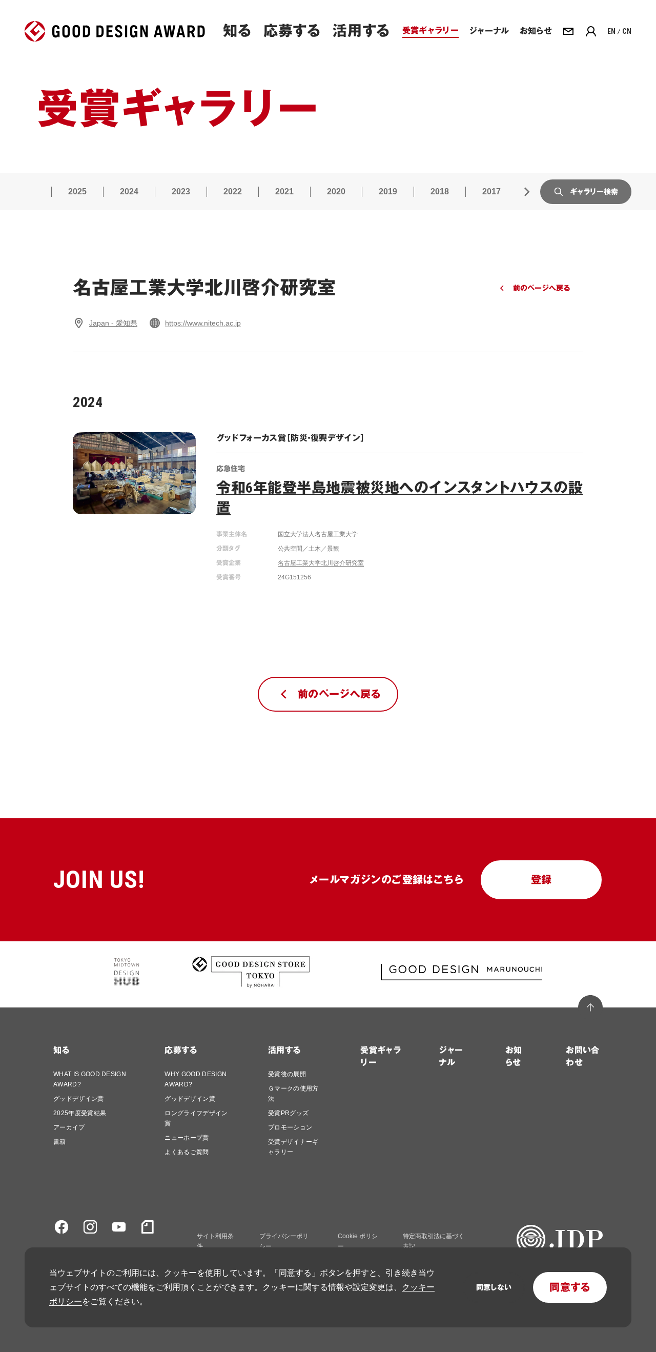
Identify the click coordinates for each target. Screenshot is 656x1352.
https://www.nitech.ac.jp (203, 323)
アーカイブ (69, 1127)
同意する (569, 1287)
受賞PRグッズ (288, 1113)
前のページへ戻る (541, 288)
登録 (541, 880)
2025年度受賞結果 (79, 1113)
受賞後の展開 (287, 1074)
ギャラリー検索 (594, 192)
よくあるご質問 (187, 1152)
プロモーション (290, 1127)
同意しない (493, 1287)
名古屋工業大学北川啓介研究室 (321, 563)
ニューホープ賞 (187, 1137)
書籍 (59, 1141)
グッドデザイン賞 (78, 1098)
